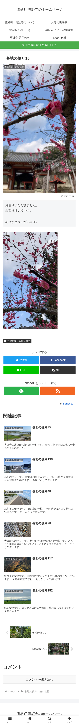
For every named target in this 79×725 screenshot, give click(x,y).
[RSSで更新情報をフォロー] (57, 391)
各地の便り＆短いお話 (18, 341)
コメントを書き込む (39, 679)
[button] (71, 467)
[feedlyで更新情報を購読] (21, 391)
